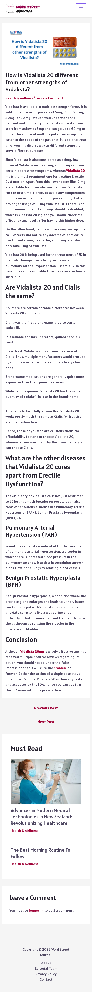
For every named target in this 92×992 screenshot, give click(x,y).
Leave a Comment (49, 98)
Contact (46, 979)
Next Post (46, 721)
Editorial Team (46, 968)
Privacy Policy (46, 974)
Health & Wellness (19, 98)
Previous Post (46, 707)
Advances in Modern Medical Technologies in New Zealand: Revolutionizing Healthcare (41, 816)
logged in (36, 910)
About (46, 963)
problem (60, 668)
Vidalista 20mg (32, 651)
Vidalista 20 (75, 170)
